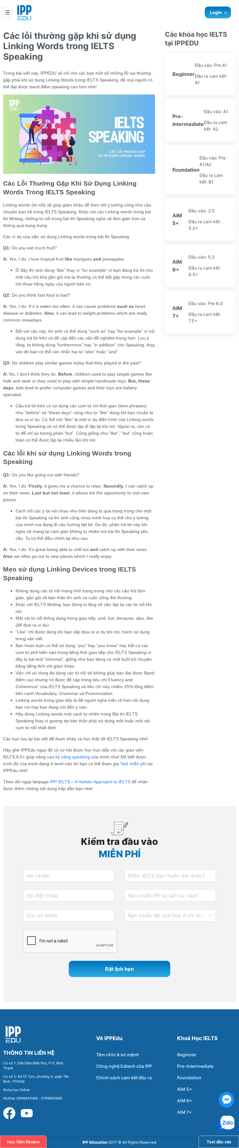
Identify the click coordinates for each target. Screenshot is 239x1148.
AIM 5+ (184, 1089)
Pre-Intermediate (195, 1066)
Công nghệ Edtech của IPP (124, 1066)
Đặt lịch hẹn (119, 969)
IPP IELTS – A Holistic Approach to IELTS (89, 781)
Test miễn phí (133, 763)
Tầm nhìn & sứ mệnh (117, 1054)
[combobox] (170, 915)
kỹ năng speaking (72, 756)
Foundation (189, 1077)
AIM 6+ (184, 1100)
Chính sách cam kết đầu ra (124, 1077)
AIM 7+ (184, 1112)
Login (216, 12)
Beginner (186, 1054)
